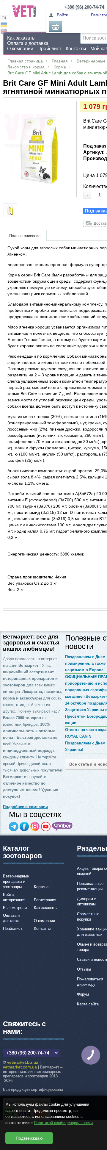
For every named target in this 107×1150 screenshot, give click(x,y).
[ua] (4, 25)
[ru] (4, 18)
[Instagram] (35, 826)
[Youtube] (46, 826)
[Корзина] (55, 26)
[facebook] (24, 826)
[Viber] (62, 826)
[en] (4, 32)
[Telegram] (13, 826)
